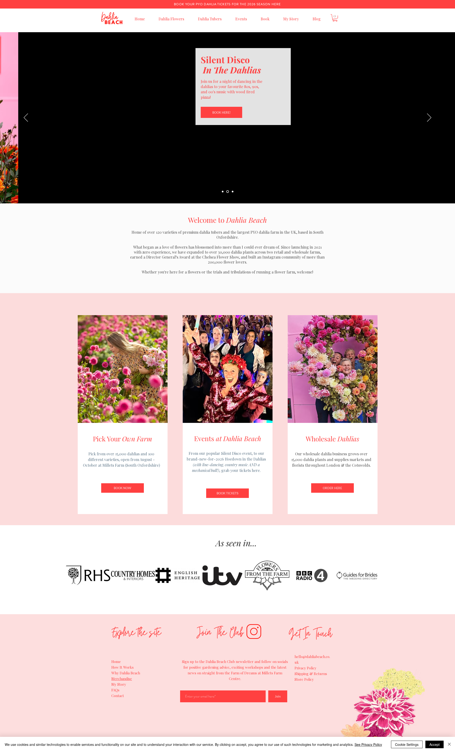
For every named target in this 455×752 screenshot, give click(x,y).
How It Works (122, 667)
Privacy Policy (305, 668)
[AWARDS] (232, 191)
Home (116, 661)
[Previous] (26, 117)
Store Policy (304, 679)
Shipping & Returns (311, 673)
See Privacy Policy (368, 744)
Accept (434, 744)
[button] (335, 18)
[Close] (449, 744)
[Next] (429, 117)
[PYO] (222, 191)
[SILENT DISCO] (227, 191)
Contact (117, 695)
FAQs (115, 690)
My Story (118, 684)
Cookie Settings (407, 744)
